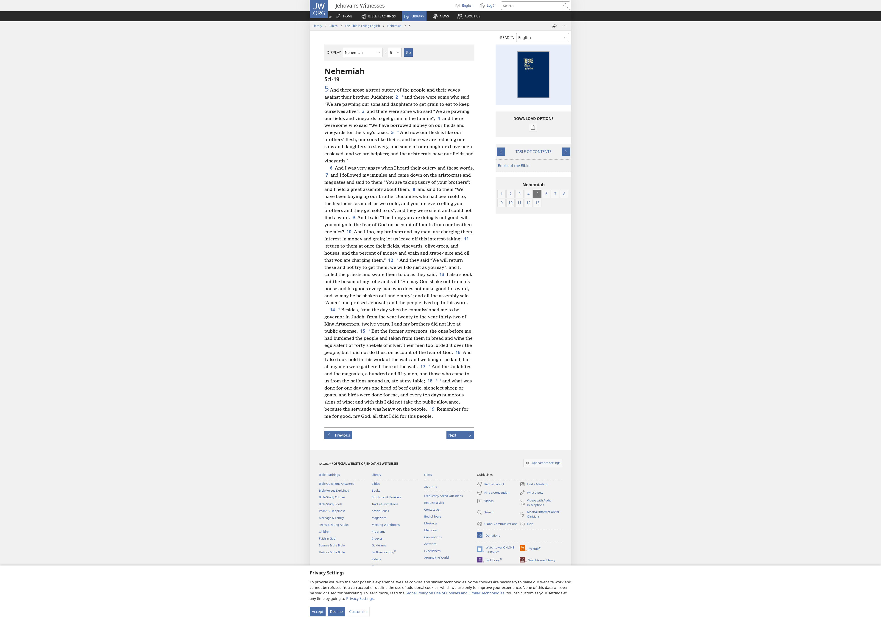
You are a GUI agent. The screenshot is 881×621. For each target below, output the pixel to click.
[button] (378, 16)
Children (324, 531)
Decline (336, 611)
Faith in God (327, 538)
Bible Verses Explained (334, 490)
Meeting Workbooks (386, 525)
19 (432, 409)
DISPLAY (334, 52)
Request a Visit (434, 503)
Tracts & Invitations (385, 504)
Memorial (430, 530)
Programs (378, 531)
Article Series (380, 511)
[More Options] (564, 26)
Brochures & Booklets (386, 497)
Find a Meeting (533, 484)
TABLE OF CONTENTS (534, 151)
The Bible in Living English (362, 26)
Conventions (433, 537)
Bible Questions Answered (336, 484)
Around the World (436, 557)
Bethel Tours (432, 516)
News (428, 475)
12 (390, 260)
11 (466, 239)
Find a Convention (493, 493)
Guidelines (379, 545)
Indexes (377, 538)
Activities (430, 544)
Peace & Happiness (332, 511)
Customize (358, 611)
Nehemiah (394, 26)
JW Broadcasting (384, 552)
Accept (317, 611)
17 (422, 366)
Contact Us (431, 509)
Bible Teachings (329, 475)
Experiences (432, 551)
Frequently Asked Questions (443, 496)
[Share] (554, 26)
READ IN (507, 37)
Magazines (379, 518)
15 (362, 331)
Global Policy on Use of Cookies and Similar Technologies (454, 593)
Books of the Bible (513, 165)
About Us (430, 487)
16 (457, 352)
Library (317, 26)
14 (332, 309)
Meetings (430, 523)
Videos (376, 559)
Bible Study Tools (330, 504)
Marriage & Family (331, 518)
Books (376, 490)
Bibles (333, 26)
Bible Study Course (332, 497)
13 (441, 274)
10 (348, 231)
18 (429, 381)
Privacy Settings (360, 598)
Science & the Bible (332, 545)
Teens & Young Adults (333, 525)
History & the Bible (332, 552)
